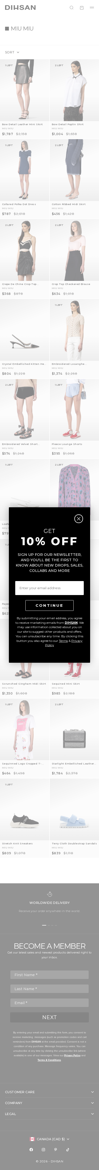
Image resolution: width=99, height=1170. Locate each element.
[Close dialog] (78, 519)
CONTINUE (49, 605)
